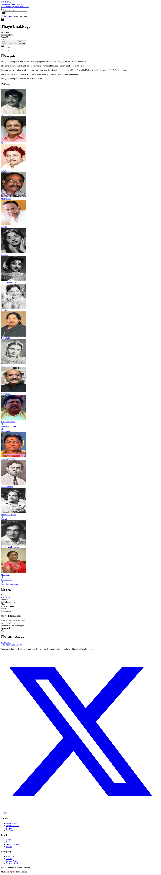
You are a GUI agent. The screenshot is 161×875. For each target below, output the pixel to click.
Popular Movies (12, 826)
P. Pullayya (5, 597)
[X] (80, 810)
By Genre (10, 830)
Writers (9, 847)
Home (3, 7)
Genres (21, 7)
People (26, 7)
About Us (10, 856)
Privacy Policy (12, 861)
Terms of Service (12, 863)
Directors (9, 842)
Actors (8, 840)
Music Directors (12, 844)
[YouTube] (5, 814)
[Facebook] (2, 814)
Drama (3, 39)
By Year (15, 7)
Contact (9, 859)
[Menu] (3, 14)
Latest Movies (11, 823)
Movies (9, 7)
